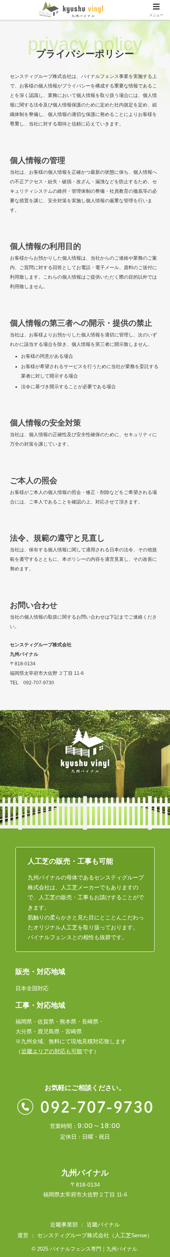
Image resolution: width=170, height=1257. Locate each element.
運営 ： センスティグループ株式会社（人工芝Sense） (85, 1235)
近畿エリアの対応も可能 (51, 1051)
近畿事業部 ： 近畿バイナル (85, 1224)
